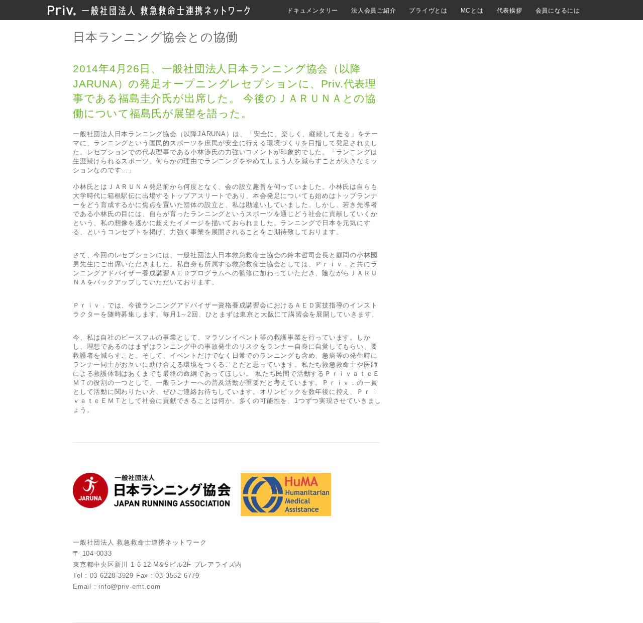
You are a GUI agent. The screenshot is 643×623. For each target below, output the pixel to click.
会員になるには (557, 10)
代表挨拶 (509, 10)
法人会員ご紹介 (373, 10)
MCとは (472, 10)
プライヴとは (428, 10)
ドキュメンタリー (312, 10)
